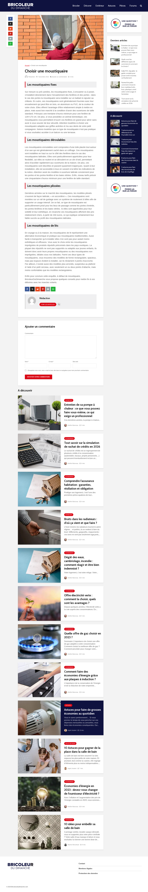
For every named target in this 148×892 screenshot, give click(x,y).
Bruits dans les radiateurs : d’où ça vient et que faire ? (80, 521)
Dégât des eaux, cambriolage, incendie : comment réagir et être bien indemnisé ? (81, 562)
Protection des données (88, 873)
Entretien (68, 400)
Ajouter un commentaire (59, 77)
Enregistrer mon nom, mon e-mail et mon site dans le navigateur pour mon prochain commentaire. (58, 370)
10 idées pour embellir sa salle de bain (79, 826)
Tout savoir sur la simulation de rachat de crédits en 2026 (82, 444)
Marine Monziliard (73, 845)
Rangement (69, 819)
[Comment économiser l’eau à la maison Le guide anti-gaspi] (115, 151)
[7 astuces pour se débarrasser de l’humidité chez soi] (115, 132)
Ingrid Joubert (71, 730)
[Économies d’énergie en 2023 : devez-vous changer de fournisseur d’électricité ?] (39, 794)
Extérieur (100, 5)
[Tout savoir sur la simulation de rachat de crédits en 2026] (39, 451)
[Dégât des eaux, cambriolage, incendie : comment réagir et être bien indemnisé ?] (39, 565)
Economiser (69, 438)
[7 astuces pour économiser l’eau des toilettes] (115, 142)
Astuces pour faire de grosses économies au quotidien (82, 711)
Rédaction (31, 77)
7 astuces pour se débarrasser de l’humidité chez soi (128, 132)
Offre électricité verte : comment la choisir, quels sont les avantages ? (80, 599)
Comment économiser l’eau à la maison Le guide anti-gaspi (129, 151)
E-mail (51, 361)
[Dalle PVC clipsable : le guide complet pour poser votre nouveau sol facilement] (115, 73)
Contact (82, 864)
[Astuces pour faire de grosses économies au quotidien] (39, 718)
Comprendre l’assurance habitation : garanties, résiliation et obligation (79, 484)
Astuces (111, 5)
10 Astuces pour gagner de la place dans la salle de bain (82, 749)
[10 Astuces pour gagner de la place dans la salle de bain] (39, 756)
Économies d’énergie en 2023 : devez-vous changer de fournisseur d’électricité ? (81, 789)
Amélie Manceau (72, 425)
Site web (75, 361)
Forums (133, 5)
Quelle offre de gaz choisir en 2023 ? (82, 635)
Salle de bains (70, 743)
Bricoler (76, 5)
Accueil (27, 65)
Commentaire (29, 333)
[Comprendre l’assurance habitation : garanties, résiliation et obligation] (39, 489)
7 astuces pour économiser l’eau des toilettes (129, 141)
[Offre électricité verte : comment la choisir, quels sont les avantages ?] (39, 603)
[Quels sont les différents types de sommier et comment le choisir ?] (115, 61)
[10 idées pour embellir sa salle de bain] (39, 832)
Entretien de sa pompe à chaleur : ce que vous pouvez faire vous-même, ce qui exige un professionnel (82, 410)
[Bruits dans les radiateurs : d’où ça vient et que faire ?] (39, 527)
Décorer (87, 5)
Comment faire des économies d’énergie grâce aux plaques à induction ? (81, 675)
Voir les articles (48, 304)
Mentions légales (85, 868)
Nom (27, 361)
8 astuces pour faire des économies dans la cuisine (129, 160)
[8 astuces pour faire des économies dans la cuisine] (115, 160)
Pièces (122, 5)
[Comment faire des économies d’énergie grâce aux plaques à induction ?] (39, 680)
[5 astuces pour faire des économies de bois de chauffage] (115, 169)
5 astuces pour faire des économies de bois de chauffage (128, 169)
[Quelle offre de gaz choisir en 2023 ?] (39, 642)
